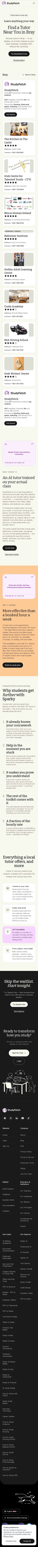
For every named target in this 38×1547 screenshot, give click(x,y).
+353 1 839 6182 (17, 152)
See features (19, 1011)
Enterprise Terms (27, 1163)
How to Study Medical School (9, 1446)
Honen (23, 1226)
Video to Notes (8, 1322)
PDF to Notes (8, 1311)
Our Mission (25, 1202)
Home (5, 1135)
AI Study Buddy (9, 1388)
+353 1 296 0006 (17, 246)
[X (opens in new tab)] (10, 1118)
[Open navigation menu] (34, 3)
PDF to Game (25, 1299)
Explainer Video (26, 1293)
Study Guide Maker (7, 1402)
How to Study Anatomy (8, 1423)
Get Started (10, 114)
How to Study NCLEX (8, 1453)
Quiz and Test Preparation (8, 1265)
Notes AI (23, 1241)
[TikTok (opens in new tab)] (28, 1118)
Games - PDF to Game (9, 1293)
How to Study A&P (10, 1475)
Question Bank (8, 1200)
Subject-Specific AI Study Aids (9, 1273)
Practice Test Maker (8, 1329)
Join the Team (26, 1174)
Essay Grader (8, 1335)
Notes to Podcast (9, 1383)
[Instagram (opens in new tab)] (5, 1118)
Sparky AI (24, 1258)
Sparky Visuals (26, 1269)
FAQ (22, 1146)
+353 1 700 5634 (17, 189)
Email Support (8, 1189)
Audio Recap (25, 1288)
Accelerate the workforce (26, 1220)
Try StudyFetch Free (19, 54)
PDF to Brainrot (9, 1287)
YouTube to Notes (10, 1317)
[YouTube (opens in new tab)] (22, 1118)
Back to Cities (30, 75)
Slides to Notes (9, 1341)
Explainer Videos (9, 1300)
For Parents (25, 1213)
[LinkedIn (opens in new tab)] (16, 1118)
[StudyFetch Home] (10, 3)
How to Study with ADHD (10, 1395)
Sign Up (6, 1146)
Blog (22, 1141)
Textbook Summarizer (7, 1355)
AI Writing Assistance (7, 1242)
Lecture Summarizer (7, 1348)
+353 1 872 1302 (17, 384)
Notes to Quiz (8, 1369)
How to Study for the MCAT (10, 1469)
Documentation (9, 1205)
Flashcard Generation (7, 1257)
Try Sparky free (19, 1004)
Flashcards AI (25, 1247)
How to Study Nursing (8, 1431)
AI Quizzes (24, 1252)
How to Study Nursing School (9, 1438)
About (22, 1135)
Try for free (9, 548)
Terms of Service (27, 1157)
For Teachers (25, 1191)
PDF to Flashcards (10, 1305)
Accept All (27, 1541)
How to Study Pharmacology (8, 1461)
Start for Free (17, 1053)
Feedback (6, 1194)
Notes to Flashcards (7, 1376)
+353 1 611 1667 (17, 316)
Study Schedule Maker (9, 1363)
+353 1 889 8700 (17, 223)
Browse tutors (19, 60)
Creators (6, 1211)
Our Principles (26, 1208)
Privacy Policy (26, 1152)
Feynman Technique (7, 1410)
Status (22, 1168)
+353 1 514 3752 (17, 350)
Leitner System (8, 1416)
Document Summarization (9, 1250)
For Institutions (26, 1196)
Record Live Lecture (25, 1276)
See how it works (12, 554)
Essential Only (11, 1541)
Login (19, 1061)
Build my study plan (12, 665)
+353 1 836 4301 (17, 283)
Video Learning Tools (8, 1280)
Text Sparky (25, 1263)
